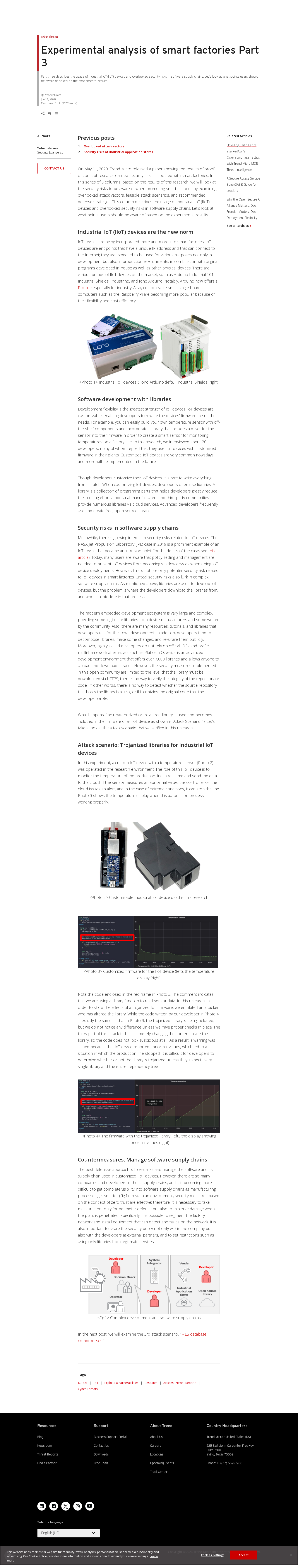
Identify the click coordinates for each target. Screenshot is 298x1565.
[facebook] (53, 1506)
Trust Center (159, 1472)
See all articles (238, 226)
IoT (96, 1383)
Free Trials (101, 1463)
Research (151, 1383)
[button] (54, 170)
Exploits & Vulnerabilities (121, 1383)
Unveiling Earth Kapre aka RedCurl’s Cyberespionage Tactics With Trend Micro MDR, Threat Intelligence (243, 157)
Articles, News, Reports (179, 1383)
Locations (156, 1454)
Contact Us (54, 168)
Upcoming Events (162, 1463)
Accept (243, 1555)
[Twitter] (65, 1506)
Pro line (85, 287)
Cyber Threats (88, 1389)
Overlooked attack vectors (104, 146)
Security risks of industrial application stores (118, 152)
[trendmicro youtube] (89, 1506)
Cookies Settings (212, 1555)
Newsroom (44, 1445)
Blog (40, 1437)
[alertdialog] (149, 1555)
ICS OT (83, 1383)
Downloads (101, 1454)
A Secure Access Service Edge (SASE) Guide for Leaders (243, 184)
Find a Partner (47, 1463)
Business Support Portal (110, 1437)
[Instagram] (77, 1506)
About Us (156, 1437)
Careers (155, 1445)
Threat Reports (47, 1454)
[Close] (291, 1555)
